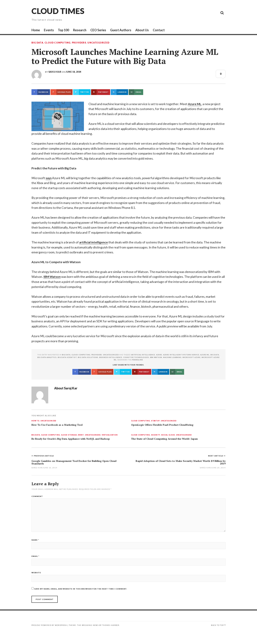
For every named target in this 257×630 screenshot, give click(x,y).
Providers (79, 43)
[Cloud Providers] (198, 12)
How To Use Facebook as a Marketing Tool (57, 424)
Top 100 (63, 30)
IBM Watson (52, 277)
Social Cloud (168, 435)
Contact (159, 30)
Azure (159, 355)
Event (81, 435)
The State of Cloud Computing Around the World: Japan (164, 438)
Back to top (217, 625)
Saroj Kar (54, 72)
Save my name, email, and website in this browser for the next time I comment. (80, 589)
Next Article (216, 456)
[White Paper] (214, 12)
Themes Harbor (110, 625)
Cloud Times (57, 11)
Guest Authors (120, 30)
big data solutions (88, 357)
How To (35, 421)
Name (35, 540)
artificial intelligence (93, 242)
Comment (37, 496)
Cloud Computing (57, 43)
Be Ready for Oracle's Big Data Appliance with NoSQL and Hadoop (70, 438)
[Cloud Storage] (182, 12)
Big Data (37, 43)
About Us (142, 30)
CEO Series (98, 30)
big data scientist (67, 357)
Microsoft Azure (192, 357)
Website (36, 573)
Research (79, 30)
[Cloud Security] (206, 12)
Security (155, 435)
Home (35, 30)
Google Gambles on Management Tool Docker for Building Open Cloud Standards (73, 462)
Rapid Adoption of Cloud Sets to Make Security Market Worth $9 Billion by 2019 (181, 462)
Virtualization (110, 435)
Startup (155, 421)
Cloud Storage (69, 435)
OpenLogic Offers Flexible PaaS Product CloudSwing (162, 424)
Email (35, 556)
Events (49, 30)
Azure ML (194, 104)
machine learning (172, 357)
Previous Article (44, 456)
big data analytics (47, 357)
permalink (137, 360)
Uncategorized (98, 43)
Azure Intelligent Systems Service (181, 355)
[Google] (190, 12)
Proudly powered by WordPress (49, 625)
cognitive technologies (136, 357)
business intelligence (110, 357)
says (49, 178)
